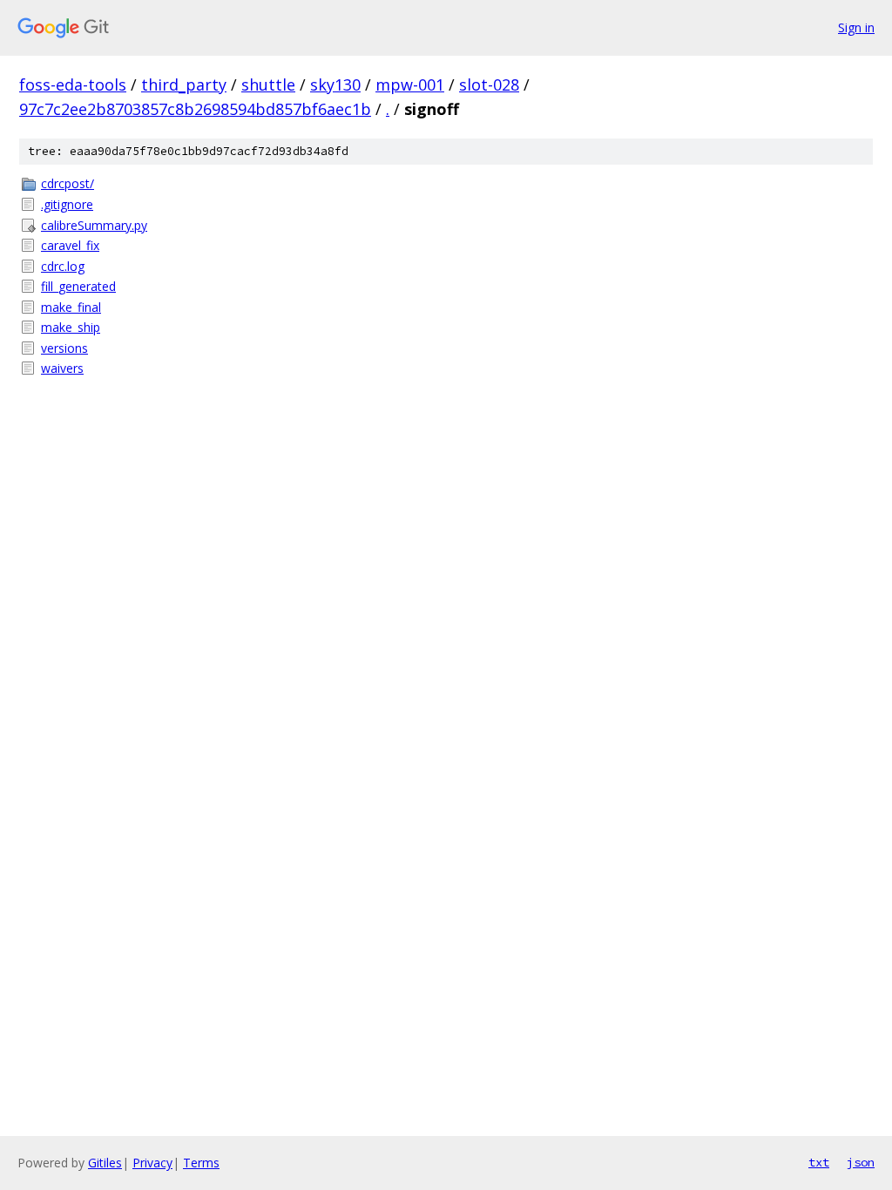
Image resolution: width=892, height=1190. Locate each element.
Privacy (152, 1162)
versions (64, 348)
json (861, 1162)
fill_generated (78, 286)
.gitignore (67, 204)
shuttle (268, 84)
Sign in (856, 27)
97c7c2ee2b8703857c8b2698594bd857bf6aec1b (195, 108)
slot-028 (489, 84)
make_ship (70, 327)
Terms (201, 1162)
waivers (62, 368)
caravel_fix (70, 245)
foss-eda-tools (72, 84)
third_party (183, 84)
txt (818, 1162)
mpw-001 (409, 84)
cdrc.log (62, 266)
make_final (71, 307)
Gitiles (105, 1162)
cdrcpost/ (67, 183)
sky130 (335, 84)
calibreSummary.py (94, 225)
